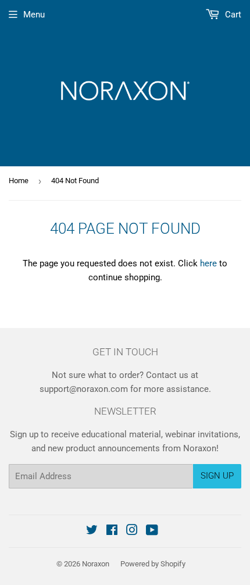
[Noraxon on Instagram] (132, 531)
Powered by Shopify (152, 563)
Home (18, 180)
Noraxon (95, 563)
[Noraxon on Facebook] (112, 531)
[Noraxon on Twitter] (92, 531)
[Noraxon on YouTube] (152, 531)
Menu (34, 14)
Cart (232, 14)
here (208, 263)
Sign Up (217, 475)
